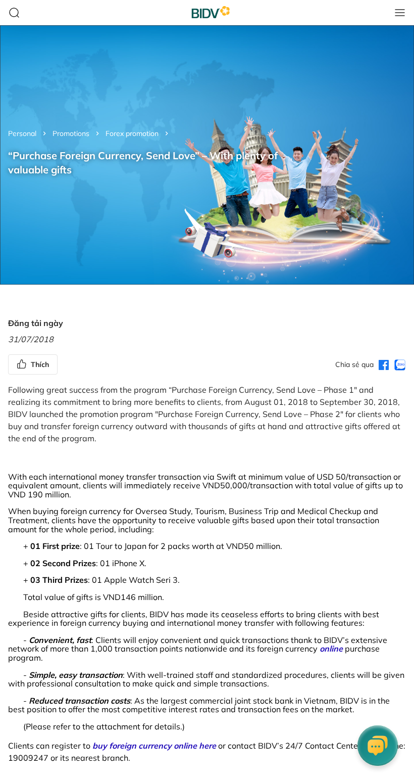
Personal (22, 133)
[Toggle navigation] (400, 13)
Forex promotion (132, 133)
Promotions (71, 133)
